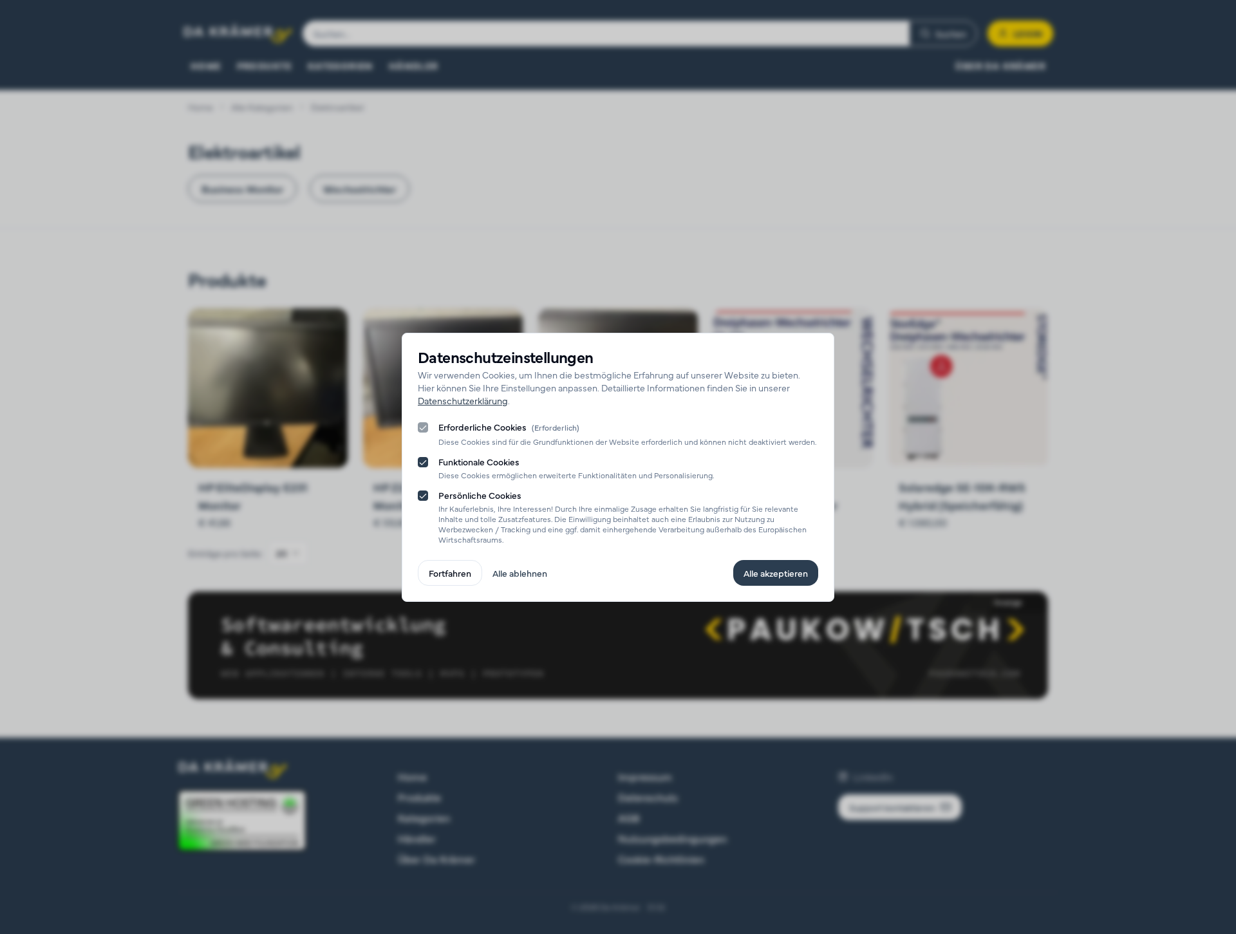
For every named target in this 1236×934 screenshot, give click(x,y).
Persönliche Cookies (479, 495)
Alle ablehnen (519, 572)
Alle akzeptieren (776, 572)
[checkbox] (423, 427)
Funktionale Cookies (479, 461)
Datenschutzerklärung (463, 400)
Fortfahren (450, 572)
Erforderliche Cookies (508, 427)
